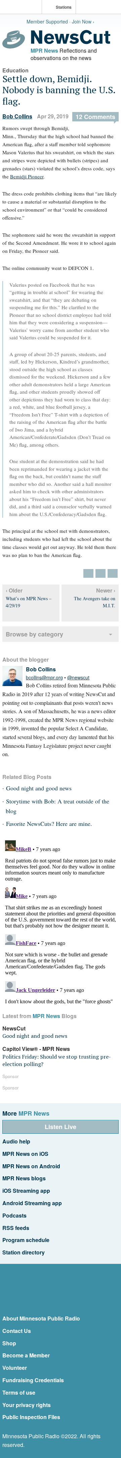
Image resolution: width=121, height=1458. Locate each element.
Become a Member (26, 1355)
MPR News (44, 50)
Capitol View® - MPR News (36, 1049)
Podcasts (14, 1215)
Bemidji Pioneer (26, 176)
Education (15, 70)
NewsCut (14, 1028)
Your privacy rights (26, 1405)
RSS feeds (15, 1228)
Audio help (16, 1141)
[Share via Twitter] (88, 573)
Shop (9, 1343)
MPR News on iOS (25, 1154)
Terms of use (18, 1392)
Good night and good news (39, 788)
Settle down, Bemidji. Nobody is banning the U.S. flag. (58, 89)
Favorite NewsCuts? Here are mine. (49, 824)
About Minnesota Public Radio (41, 1318)
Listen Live (60, 1126)
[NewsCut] (71, 42)
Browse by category (34, 634)
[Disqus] (60, 921)
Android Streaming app (32, 1203)
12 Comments (95, 116)
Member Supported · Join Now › (60, 21)
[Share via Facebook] (100, 573)
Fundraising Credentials (33, 1380)
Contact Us (16, 1331)
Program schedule (25, 1240)
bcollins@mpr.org (44, 677)
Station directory (23, 1252)
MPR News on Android (31, 1166)
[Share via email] (113, 573)
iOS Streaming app (26, 1190)
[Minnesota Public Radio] (22, 7)
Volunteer (14, 1367)
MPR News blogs (24, 1178)
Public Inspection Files (31, 1417)
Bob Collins (17, 116)
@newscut (78, 677)
